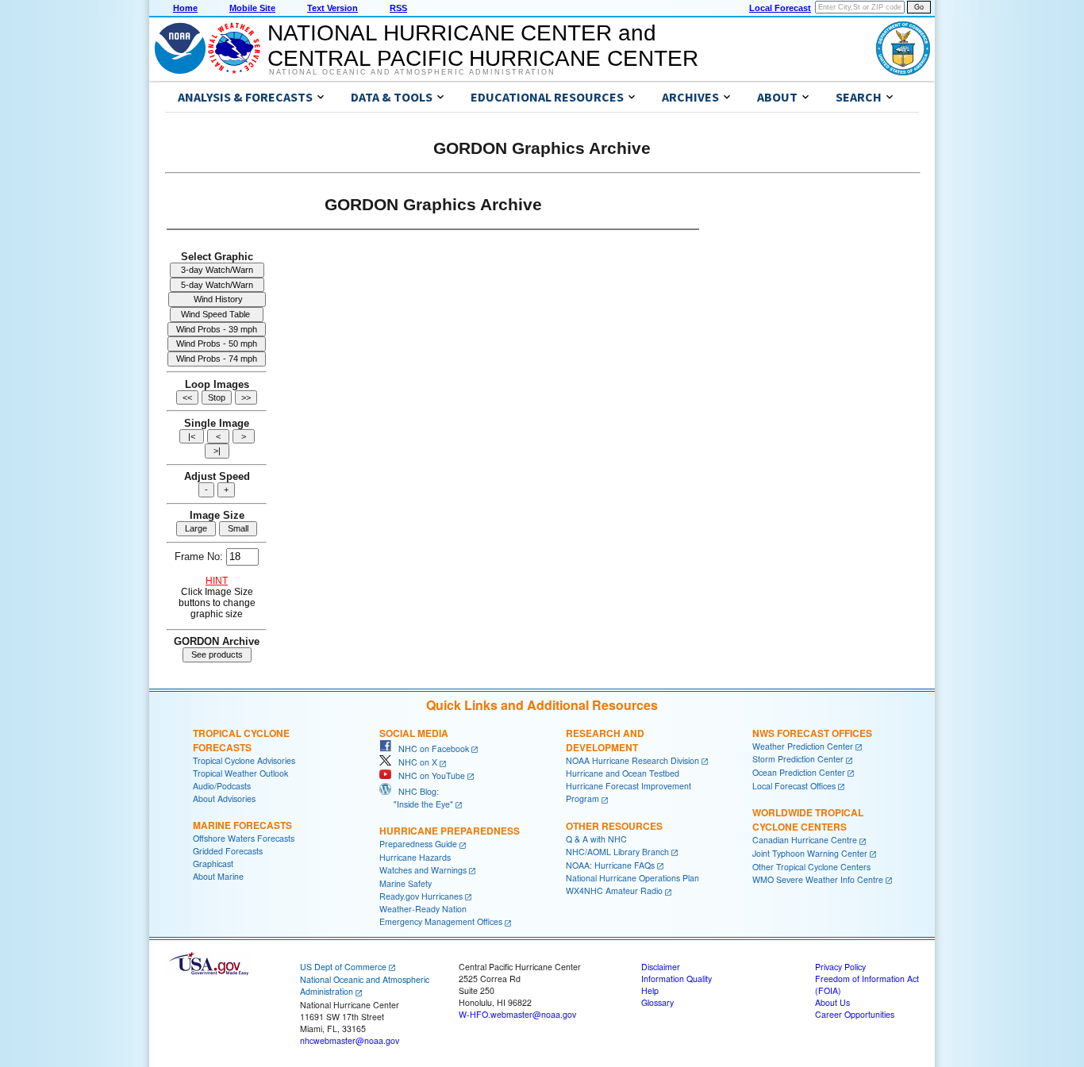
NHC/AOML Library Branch (617, 852)
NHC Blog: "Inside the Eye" (416, 797)
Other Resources (614, 826)
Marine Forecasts (242, 825)
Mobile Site (252, 8)
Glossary (657, 1002)
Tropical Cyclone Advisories (244, 760)
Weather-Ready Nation (423, 909)
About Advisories (224, 798)
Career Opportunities (854, 1014)
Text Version (332, 8)
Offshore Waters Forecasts (243, 838)
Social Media (413, 733)
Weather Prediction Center (802, 746)
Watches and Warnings (423, 870)
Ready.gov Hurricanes (421, 896)
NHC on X (414, 762)
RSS (398, 8)
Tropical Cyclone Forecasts (241, 740)
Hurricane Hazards (415, 857)
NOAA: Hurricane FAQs (610, 865)
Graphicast (213, 863)
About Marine (218, 876)
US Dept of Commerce (343, 967)
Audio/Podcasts (222, 786)
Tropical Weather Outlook (240, 773)
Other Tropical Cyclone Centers (811, 867)
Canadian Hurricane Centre (804, 840)
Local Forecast (780, 8)
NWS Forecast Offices (812, 733)
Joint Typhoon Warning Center (809, 853)
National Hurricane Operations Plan (632, 878)
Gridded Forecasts (228, 851)
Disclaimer (660, 967)
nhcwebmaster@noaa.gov (349, 1040)
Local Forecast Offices (794, 786)
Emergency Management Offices (440, 921)
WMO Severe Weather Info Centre (817, 879)
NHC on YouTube (428, 775)
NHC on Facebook (430, 748)
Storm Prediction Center (798, 759)
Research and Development (605, 740)
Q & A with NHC (596, 839)
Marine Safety (405, 883)
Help (650, 990)
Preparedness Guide (418, 844)
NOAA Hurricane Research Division (632, 760)
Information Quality (676, 978)
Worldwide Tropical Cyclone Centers (807, 819)
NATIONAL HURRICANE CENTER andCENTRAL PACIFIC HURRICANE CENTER (482, 46)
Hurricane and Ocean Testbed (622, 773)
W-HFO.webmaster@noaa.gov (517, 1014)
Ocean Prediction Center (798, 772)
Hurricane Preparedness (449, 830)
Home (185, 8)
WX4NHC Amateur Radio (614, 890)
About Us (832, 1002)
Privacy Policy (840, 967)
